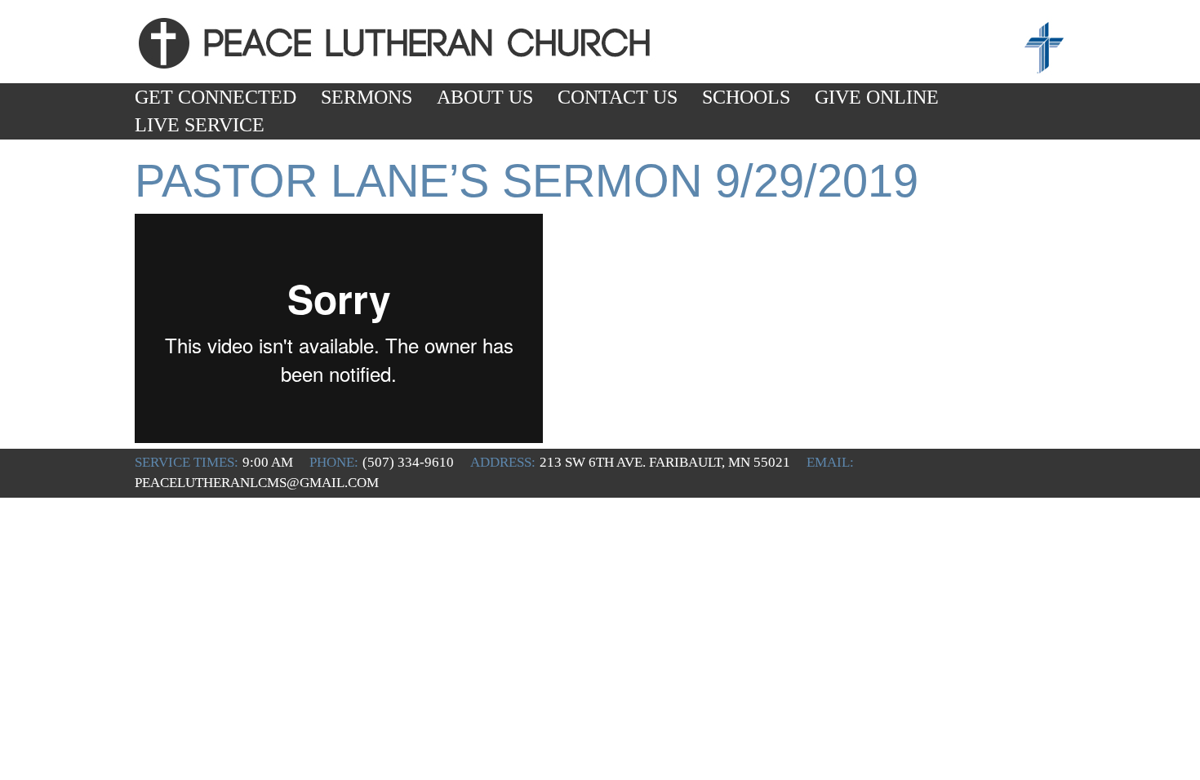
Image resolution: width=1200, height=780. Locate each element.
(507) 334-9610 (408, 462)
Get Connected (215, 97)
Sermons (366, 97)
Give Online (877, 97)
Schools (746, 97)
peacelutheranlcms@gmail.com (257, 482)
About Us (485, 97)
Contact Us (618, 97)
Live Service (199, 124)
